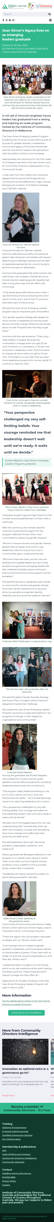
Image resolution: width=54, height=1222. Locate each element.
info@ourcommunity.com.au (16, 1173)
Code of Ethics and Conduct (16, 1154)
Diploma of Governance (14, 1127)
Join (4, 1150)
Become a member (25, 1106)
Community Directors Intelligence (19, 1158)
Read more (8, 1095)
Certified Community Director (17, 1135)
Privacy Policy (9, 1181)
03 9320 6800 (8, 1177)
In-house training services (15, 1131)
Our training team (11, 1139)
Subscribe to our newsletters (26, 1012)
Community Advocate (13, 1162)
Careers (6, 1185)
